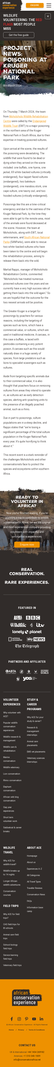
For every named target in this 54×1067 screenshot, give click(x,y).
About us (31, 862)
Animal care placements (32, 743)
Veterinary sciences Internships (36, 760)
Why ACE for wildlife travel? (9, 862)
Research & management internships (33, 731)
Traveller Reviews (34, 888)
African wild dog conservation (11, 799)
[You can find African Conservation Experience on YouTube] (34, 1020)
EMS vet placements (36, 752)
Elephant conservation (9, 789)
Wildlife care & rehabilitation (9, 749)
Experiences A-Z (34, 869)
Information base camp (35, 909)
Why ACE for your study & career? (35, 719)
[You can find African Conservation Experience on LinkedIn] (41, 1020)
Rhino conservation (12, 780)
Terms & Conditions (36, 1030)
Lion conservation (11, 774)
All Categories (33, 875)
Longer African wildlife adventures (11, 883)
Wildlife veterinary (11, 767)
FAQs (29, 901)
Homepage (32, 856)
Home (11, 1030)
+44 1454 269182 (36, 1052)
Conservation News (36, 894)
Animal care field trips (11, 936)
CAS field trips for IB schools (11, 926)
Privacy (21, 1030)
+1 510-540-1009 (32, 1056)
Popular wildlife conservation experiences (10, 727)
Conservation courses (9, 893)
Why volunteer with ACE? (12, 714)
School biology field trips (10, 947)
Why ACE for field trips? (11, 916)
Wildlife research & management (12, 739)
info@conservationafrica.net (27, 1059)
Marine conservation (9, 759)
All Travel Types (34, 881)
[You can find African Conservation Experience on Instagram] (19, 1020)
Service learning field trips (10, 957)
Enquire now (27, 544)
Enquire (34, 5)
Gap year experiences (8, 809)
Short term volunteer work (10, 819)
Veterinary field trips (12, 965)
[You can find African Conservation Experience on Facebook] (12, 1020)
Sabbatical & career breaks (12, 829)
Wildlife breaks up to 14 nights (11, 873)
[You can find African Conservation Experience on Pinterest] (27, 1020)
